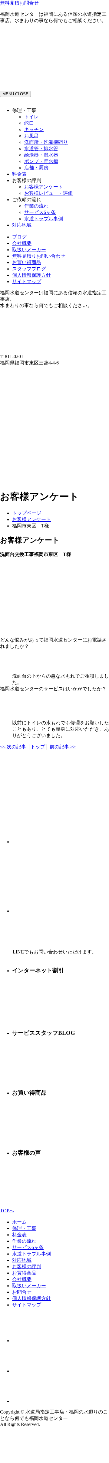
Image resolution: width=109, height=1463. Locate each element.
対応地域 (21, 225)
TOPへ (7, 1210)
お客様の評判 (26, 1266)
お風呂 (31, 135)
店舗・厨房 (36, 167)
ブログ (19, 236)
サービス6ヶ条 (40, 212)
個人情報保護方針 (31, 275)
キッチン (34, 129)
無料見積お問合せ (19, 2)
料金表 (19, 174)
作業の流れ (36, 205)
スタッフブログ (29, 268)
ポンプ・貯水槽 (41, 161)
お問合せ (21, 1292)
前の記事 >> (63, 746)
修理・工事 (24, 1228)
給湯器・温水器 (41, 154)
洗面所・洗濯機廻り (46, 142)
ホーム (19, 1221)
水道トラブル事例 (43, 218)
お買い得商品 (26, 262)
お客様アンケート (43, 186)
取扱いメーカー (29, 249)
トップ (38, 746)
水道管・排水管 (41, 148)
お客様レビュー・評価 (48, 193)
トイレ (31, 116)
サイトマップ (26, 281)
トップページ (26, 513)
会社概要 (21, 243)
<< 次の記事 (13, 746)
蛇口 (29, 123)
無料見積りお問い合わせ (38, 256)
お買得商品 (24, 1272)
